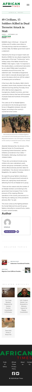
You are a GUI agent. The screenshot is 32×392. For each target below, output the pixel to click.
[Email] (17, 231)
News (20, 12)
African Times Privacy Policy (14, 365)
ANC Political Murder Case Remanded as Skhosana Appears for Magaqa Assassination (24, 306)
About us (22, 363)
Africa (12, 12)
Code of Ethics (5, 364)
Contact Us (29, 363)
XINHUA (4, 34)
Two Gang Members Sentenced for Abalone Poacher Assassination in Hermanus (8, 306)
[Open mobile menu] (28, 5)
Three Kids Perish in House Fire (8, 332)
